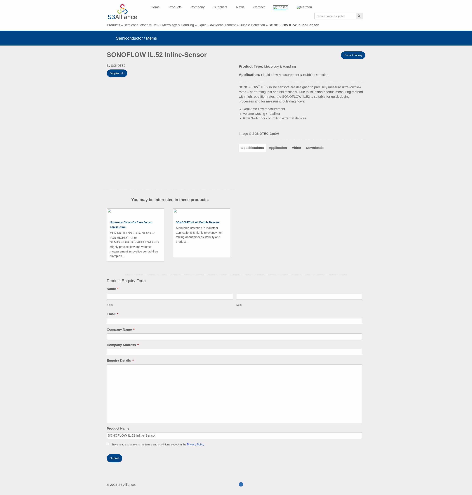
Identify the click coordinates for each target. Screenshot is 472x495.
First (110, 304)
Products (175, 7)
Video (296, 148)
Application (278, 148)
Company (197, 7)
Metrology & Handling (178, 25)
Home (155, 7)
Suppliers (220, 7)
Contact (259, 7)
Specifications (252, 148)
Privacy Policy (195, 444)
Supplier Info (117, 73)
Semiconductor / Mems (136, 38)
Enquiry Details (120, 360)
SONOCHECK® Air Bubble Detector (198, 222)
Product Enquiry (353, 55)
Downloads (315, 148)
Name (113, 289)
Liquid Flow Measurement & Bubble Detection (231, 25)
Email (112, 314)
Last (239, 304)
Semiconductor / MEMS (141, 25)
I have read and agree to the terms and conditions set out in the (157, 444)
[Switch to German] (309, 7)
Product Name (118, 428)
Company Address (123, 345)
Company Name (121, 329)
